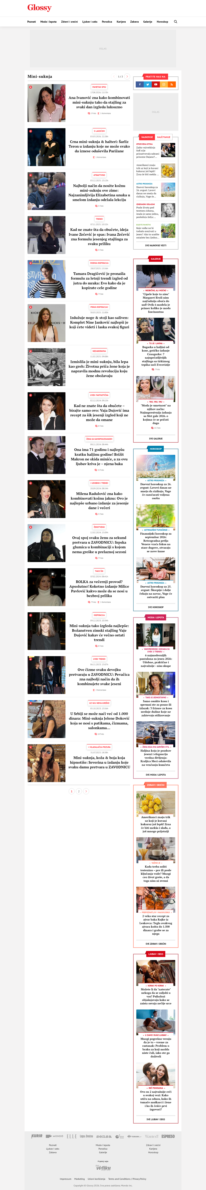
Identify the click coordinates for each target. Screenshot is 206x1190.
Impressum (65, 1178)
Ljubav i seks (89, 21)
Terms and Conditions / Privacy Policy (127, 1178)
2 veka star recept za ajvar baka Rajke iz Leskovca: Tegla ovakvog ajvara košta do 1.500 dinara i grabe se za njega (155, 924)
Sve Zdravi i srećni (156, 943)
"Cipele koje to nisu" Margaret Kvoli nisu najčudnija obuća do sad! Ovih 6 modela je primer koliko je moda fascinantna (156, 303)
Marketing (79, 1178)
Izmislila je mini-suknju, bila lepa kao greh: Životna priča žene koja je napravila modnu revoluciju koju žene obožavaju (99, 368)
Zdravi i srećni (69, 21)
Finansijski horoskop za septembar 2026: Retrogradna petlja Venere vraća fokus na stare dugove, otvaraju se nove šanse (155, 542)
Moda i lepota (48, 21)
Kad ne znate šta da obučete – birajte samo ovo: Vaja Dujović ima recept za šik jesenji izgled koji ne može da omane (99, 412)
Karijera (121, 21)
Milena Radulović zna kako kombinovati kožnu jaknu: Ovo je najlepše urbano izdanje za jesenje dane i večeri (99, 500)
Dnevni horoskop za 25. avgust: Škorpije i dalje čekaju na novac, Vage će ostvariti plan (155, 592)
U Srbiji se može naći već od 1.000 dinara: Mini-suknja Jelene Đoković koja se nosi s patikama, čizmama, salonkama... (99, 720)
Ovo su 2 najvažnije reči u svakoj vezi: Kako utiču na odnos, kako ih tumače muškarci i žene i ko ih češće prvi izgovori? (155, 1100)
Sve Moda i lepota (156, 774)
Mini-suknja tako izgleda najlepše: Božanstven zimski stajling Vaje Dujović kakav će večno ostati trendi (99, 632)
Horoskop (162, 21)
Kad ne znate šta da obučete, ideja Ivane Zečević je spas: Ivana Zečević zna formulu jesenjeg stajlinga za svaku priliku (99, 236)
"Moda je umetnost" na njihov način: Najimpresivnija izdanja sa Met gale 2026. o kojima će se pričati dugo (156, 414)
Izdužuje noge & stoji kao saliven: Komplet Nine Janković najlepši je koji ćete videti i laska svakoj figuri (99, 322)
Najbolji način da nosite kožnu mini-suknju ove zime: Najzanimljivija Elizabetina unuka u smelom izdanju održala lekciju (99, 192)
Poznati (31, 21)
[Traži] (176, 22)
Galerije (147, 21)
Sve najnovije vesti (155, 245)
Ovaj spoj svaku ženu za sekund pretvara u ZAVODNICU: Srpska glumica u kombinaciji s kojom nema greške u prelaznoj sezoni (99, 544)
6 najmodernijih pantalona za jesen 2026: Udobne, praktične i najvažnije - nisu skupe (156, 660)
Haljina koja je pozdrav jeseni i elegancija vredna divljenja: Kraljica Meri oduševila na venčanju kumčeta (156, 758)
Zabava (134, 21)
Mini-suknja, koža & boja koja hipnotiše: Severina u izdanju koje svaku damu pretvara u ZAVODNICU (99, 762)
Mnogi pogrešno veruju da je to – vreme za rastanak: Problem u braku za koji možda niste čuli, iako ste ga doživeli (156, 1047)
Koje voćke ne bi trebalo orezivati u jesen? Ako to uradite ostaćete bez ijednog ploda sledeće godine (147, 233)
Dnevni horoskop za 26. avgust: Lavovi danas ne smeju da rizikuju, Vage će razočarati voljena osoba (147, 192)
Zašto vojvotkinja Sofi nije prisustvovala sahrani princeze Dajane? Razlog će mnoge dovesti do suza (147, 152)
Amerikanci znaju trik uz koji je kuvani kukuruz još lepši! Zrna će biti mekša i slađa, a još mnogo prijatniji (147, 169)
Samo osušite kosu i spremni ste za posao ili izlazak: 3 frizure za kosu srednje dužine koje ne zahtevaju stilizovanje (155, 708)
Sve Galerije (156, 438)
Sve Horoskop (156, 607)
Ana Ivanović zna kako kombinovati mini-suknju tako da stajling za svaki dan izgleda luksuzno (99, 102)
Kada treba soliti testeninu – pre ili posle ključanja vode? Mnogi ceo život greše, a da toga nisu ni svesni (155, 874)
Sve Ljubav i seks (156, 1119)
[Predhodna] (114, 76)
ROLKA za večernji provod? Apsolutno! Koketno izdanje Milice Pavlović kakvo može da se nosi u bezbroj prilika (99, 588)
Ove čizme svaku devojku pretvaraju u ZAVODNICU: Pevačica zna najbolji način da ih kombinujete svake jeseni (99, 676)
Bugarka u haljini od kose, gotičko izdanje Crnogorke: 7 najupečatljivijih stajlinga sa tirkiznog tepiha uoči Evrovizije (155, 355)
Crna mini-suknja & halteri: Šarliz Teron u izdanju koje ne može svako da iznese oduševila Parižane (99, 146)
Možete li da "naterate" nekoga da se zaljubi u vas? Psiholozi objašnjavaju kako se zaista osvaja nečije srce (155, 996)
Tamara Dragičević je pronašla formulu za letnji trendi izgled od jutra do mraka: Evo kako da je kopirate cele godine (99, 280)
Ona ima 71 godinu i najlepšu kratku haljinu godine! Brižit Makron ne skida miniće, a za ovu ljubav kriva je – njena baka (99, 456)
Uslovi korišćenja (96, 1178)
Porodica (107, 21)
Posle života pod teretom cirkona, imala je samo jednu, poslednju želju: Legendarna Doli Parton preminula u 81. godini (147, 212)
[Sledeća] (127, 76)
